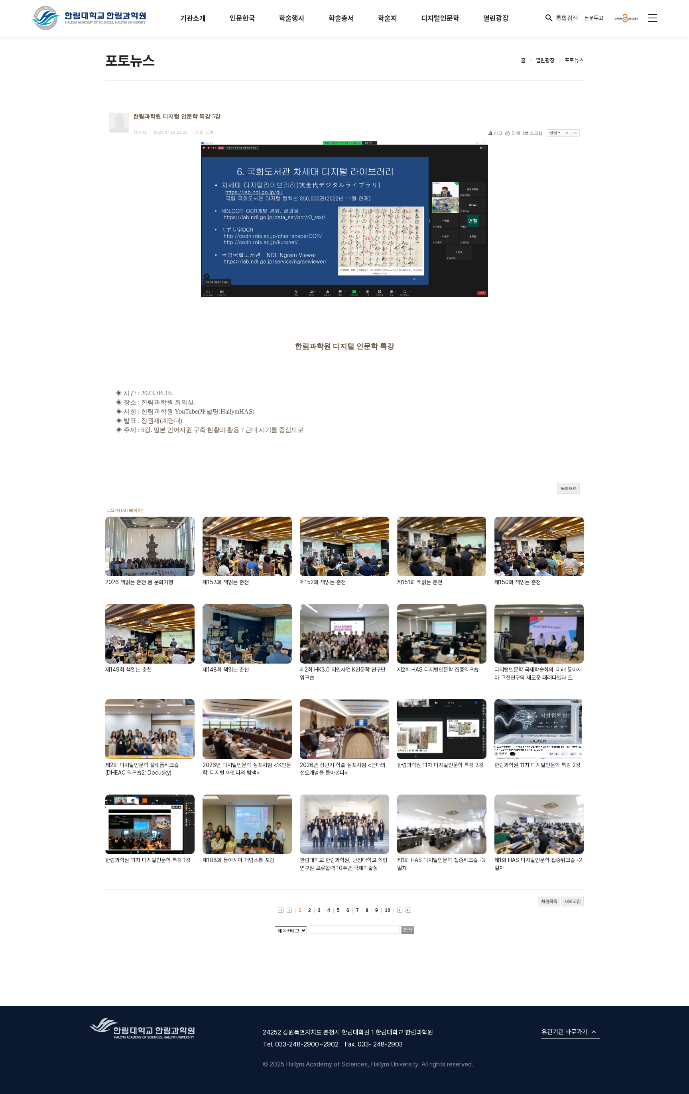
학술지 (387, 18)
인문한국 (242, 18)
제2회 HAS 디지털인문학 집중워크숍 (437, 669)
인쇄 (516, 133)
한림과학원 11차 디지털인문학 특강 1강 (148, 860)
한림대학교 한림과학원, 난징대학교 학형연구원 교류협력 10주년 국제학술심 (344, 864)
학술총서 (341, 18)
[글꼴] (555, 133)
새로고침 (573, 901)
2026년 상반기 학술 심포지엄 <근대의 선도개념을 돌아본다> (343, 769)
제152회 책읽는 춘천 (323, 582)
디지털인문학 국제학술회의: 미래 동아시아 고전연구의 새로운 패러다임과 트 (538, 673)
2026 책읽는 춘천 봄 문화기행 (139, 582)
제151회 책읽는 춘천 (419, 582)
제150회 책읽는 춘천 (517, 582)
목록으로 (569, 488)
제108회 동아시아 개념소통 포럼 (238, 860)
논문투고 (593, 18)
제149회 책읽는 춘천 (128, 669)
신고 (498, 133)
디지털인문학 (440, 18)
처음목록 (549, 901)
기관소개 (193, 18)
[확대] (567, 133)
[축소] (575, 133)
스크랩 (536, 133)
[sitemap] (652, 18)
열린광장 (496, 18)
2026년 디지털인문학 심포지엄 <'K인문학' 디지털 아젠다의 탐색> (247, 769)
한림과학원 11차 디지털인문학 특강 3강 (440, 765)
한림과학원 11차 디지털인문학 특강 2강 (537, 765)
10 (387, 910)
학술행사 (292, 18)
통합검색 (567, 17)
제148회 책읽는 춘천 (226, 669)
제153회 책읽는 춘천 (226, 582)
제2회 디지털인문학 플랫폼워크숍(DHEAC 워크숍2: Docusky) (142, 769)
